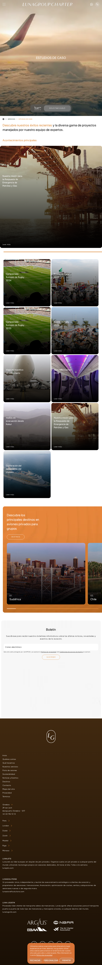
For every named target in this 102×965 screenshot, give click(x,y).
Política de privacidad (48, 652)
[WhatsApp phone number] (91, 4)
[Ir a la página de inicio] (47, 4)
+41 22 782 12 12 (9, 814)
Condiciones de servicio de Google (71, 652)
